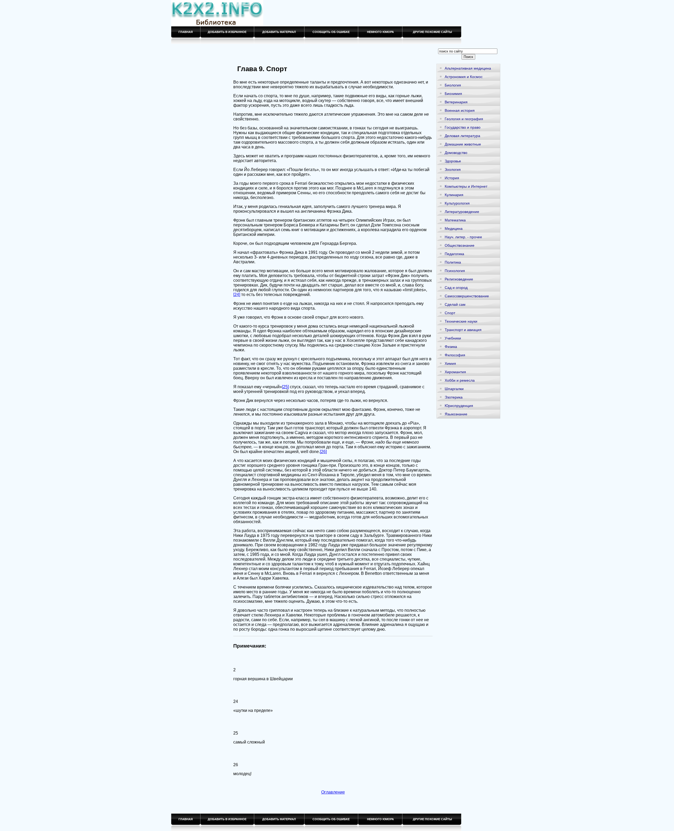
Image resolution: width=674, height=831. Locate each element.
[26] (323, 451)
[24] (236, 294)
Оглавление (333, 792)
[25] (285, 387)
